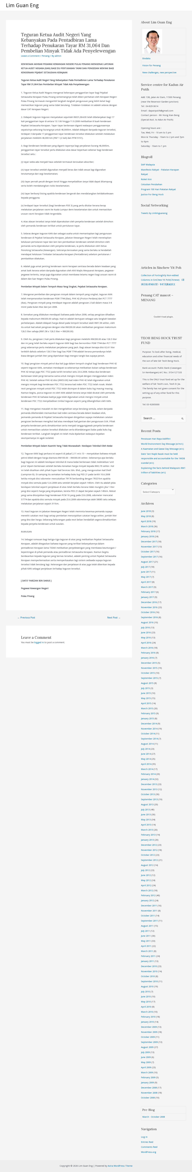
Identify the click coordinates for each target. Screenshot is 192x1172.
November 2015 (149, 668)
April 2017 (146, 582)
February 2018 (148, 531)
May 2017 (146, 577)
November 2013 (149, 789)
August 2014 (147, 743)
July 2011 (145, 931)
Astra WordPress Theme (120, 1166)
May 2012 (146, 880)
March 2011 (147, 951)
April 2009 (146, 1067)
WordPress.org (148, 1152)
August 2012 (147, 865)
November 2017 (149, 546)
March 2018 (147, 526)
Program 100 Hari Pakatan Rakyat (158, 189)
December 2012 (149, 845)
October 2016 (148, 612)
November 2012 (149, 850)
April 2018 (146, 521)
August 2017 (147, 561)
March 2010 (147, 1011)
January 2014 (147, 779)
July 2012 (145, 870)
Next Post (114, 617)
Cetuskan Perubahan (151, 184)
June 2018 (146, 511)
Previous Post (26, 617)
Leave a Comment (30, 56)
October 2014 (148, 733)
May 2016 (146, 637)
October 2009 (148, 1037)
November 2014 (149, 728)
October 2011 (148, 915)
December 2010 (149, 966)
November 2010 (149, 971)
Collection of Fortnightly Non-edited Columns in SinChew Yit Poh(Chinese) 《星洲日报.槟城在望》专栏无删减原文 (162, 280)
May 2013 (146, 819)
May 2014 (146, 759)
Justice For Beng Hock (152, 194)
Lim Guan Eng (22, 5)
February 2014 (148, 774)
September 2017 (149, 556)
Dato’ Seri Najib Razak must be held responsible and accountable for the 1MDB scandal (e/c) (163, 458)
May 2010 (146, 1001)
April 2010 (146, 1006)
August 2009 (147, 1047)
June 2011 (146, 936)
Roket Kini (146, 179)
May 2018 (146, 516)
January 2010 (147, 1022)
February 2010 (148, 1016)
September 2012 (149, 860)
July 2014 (145, 749)
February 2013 (148, 834)
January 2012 (147, 900)
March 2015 (147, 708)
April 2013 (146, 824)
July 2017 (145, 567)
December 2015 (149, 663)
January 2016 (147, 657)
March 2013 (147, 829)
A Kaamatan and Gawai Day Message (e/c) (162, 448)
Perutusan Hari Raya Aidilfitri (155, 438)
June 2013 (146, 814)
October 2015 (148, 673)
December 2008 (149, 1087)
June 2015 (146, 693)
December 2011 (149, 905)
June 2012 (146, 875)
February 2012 (148, 895)
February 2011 (148, 956)
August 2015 (147, 683)
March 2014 (147, 769)
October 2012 (148, 855)
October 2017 (148, 551)
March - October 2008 (153, 1117)
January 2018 (147, 536)
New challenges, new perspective (159, 72)
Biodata (146, 58)
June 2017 (146, 571)
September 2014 (149, 738)
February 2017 (148, 592)
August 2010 (147, 986)
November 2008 (149, 1092)
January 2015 (147, 718)
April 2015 (146, 703)
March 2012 (147, 890)
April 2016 (146, 642)
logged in (39, 642)
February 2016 (148, 652)
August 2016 (147, 622)
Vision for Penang (151, 65)
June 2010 (146, 996)
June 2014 (146, 754)
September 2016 (149, 617)
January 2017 (147, 597)
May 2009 (146, 1062)
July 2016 (145, 627)
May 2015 (146, 698)
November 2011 (149, 910)
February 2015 (148, 713)
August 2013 (147, 804)
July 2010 (145, 991)
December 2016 (149, 602)
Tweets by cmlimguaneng (154, 213)
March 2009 (147, 1072)
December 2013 (149, 784)
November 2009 (149, 1032)
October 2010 (148, 976)
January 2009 (147, 1082)
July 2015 (145, 688)
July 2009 (145, 1052)
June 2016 (146, 632)
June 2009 (146, 1057)
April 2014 (146, 764)
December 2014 (149, 723)
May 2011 (146, 941)
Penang (46, 56)
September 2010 (149, 981)
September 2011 (149, 920)
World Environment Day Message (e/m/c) (162, 444)
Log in (144, 1137)
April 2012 (146, 885)
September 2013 (149, 799)
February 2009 (148, 1077)
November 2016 (149, 607)
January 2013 (147, 840)
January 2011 (147, 961)
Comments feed (149, 1147)
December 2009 (149, 1027)
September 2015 (149, 678)
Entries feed (147, 1142)
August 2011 (147, 926)
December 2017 (149, 541)
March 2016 (147, 647)
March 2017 (147, 587)
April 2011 (146, 946)
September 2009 (149, 1042)
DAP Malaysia (148, 164)
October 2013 (148, 794)
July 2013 (145, 809)
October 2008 (148, 1097)
